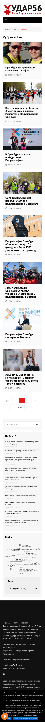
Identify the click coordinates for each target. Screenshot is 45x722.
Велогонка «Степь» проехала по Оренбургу (20, 495)
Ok (9, 718)
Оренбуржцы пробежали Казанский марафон (20, 69)
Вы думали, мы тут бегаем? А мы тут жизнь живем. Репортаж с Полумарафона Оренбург (22, 112)
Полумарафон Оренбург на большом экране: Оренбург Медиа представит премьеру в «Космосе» (21, 460)
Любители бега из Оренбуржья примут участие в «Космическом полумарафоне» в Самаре (20, 292)
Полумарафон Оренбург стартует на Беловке (19, 336)
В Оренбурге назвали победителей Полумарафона (17, 157)
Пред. (7, 400)
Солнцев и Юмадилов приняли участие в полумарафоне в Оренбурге (21, 200)
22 (12, 407)
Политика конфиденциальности (16, 659)
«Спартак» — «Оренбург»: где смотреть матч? (21, 451)
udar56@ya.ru (15, 665)
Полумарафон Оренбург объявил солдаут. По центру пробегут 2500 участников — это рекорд (20, 246)
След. (20, 407)
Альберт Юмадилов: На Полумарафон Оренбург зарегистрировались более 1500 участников (21, 379)
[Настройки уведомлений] (4, 716)
